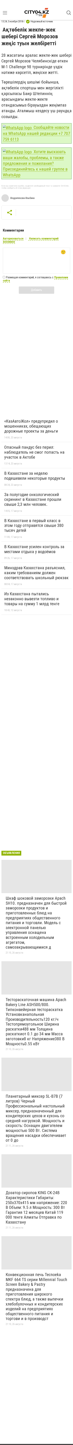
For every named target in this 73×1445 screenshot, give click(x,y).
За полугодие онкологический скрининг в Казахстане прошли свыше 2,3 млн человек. (32, 499)
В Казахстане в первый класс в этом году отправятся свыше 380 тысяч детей (34, 525)
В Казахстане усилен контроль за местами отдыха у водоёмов (34, 549)
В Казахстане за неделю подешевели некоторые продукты (34, 476)
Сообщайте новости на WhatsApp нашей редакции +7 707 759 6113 (36, 133)
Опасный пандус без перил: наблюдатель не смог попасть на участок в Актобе (34, 452)
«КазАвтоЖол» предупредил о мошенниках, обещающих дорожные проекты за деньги (31, 426)
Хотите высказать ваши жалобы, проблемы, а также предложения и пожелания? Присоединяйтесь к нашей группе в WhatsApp (35, 163)
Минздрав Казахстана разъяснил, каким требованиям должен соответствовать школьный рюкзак (36, 572)
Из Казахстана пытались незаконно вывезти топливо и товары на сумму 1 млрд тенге (31, 598)
